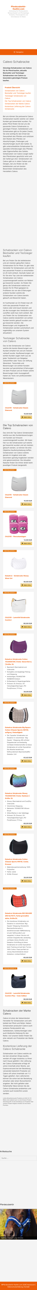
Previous (2, 1239)
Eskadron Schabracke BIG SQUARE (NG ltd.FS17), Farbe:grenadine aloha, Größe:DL (18, 915)
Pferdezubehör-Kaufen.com (18, 7)
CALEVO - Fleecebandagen (15, 536)
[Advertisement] (18, 36)
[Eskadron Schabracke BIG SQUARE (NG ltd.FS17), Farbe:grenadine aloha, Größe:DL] (18, 901)
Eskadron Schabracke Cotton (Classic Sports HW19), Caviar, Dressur (17, 861)
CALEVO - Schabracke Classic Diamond (16, 409)
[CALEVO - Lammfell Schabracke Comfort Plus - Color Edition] (18, 981)
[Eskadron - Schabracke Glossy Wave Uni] (18, 563)
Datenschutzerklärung (15, 1287)
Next (34, 1239)
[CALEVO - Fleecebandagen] (18, 524)
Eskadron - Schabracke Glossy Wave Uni (17, 577)
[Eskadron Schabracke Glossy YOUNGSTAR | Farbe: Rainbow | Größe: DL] (18, 781)
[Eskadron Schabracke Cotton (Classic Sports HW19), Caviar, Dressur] (18, 847)
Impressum (31, 1285)
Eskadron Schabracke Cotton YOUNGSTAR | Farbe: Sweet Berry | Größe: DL (18, 661)
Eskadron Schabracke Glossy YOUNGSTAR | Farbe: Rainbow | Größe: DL (17, 795)
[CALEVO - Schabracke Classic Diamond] (18, 395)
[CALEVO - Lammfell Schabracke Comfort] (18, 605)
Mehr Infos (27, 417)
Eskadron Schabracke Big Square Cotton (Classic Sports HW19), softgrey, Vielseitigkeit (18, 729)
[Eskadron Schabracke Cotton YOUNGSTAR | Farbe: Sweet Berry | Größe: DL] (18, 647)
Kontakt (27, 1287)
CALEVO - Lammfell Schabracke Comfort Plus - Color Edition (17, 994)
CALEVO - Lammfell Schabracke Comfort (17, 618)
